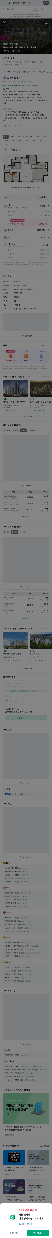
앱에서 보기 (38, 1233)
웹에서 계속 (13, 1233)
